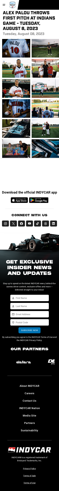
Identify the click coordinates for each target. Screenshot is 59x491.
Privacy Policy (29, 468)
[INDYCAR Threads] (45, 224)
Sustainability (29, 430)
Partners (29, 423)
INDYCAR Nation (29, 408)
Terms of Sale (29, 475)
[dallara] (23, 362)
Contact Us (29, 400)
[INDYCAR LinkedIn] (53, 224)
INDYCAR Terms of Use (42, 337)
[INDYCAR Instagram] (5, 224)
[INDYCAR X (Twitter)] (13, 224)
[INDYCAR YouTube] (29, 224)
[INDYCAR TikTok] (37, 224)
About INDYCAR (29, 386)
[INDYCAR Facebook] (21, 224)
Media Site (29, 415)
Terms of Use (29, 482)
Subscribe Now (29, 330)
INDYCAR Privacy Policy (31, 340)
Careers (29, 393)
